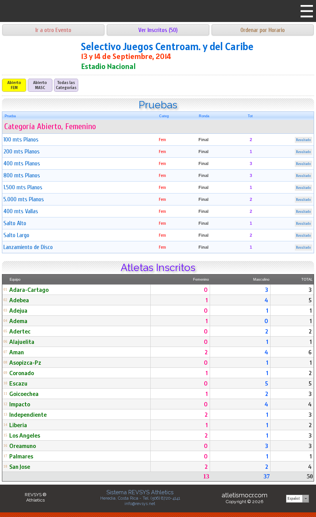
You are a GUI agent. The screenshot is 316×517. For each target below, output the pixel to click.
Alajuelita (21, 341)
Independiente (28, 414)
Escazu (18, 383)
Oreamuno (22, 445)
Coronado (21, 372)
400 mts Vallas (20, 211)
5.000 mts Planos (23, 199)
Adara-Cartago (29, 289)
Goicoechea (24, 393)
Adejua (18, 310)
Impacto (19, 404)
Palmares (21, 456)
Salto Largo (16, 235)
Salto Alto (14, 223)
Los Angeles (24, 435)
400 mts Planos (21, 163)
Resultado (303, 140)
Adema (18, 320)
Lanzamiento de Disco (28, 247)
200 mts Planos (21, 151)
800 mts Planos (21, 175)
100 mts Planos (21, 139)
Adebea (19, 299)
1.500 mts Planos (22, 187)
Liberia (18, 424)
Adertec (19, 331)
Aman (16, 352)
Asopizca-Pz (25, 362)
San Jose (19, 466)
